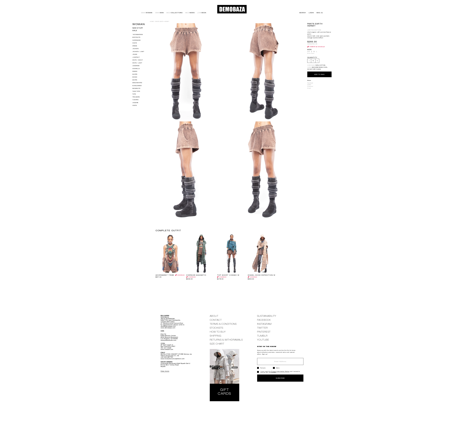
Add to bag (319, 74)
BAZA (174, 12)
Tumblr (262, 336)
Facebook (310, 83)
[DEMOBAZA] (232, 9)
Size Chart (310, 53)
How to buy (218, 332)
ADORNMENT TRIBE (165, 275)
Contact (216, 320)
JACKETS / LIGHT (138, 51)
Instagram (264, 324)
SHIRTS (134, 74)
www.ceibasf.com (167, 349)
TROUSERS (136, 96)
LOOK (201, 12)
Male (278, 367)
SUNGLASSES (137, 85)
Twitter (309, 84)
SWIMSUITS (136, 88)
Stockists (216, 328)
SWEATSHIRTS (137, 82)
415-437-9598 (166, 348)
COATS (134, 43)
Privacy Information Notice (280, 371)
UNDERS (135, 102)
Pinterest (310, 86)
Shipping (215, 336)
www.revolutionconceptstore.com (173, 358)
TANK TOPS (136, 91)
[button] (319, 12)
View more (165, 371)
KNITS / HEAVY (137, 60)
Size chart (217, 343)
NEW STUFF (137, 28)
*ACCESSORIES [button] (137, 34)
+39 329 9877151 (167, 357)
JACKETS (135, 48)
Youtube (263, 340)
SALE (134, 30)
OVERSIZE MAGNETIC (196, 275)
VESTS (134, 105)
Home (152, 21)
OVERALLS (136, 68)
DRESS (134, 45)
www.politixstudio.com (168, 340)
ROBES (134, 71)
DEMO (146, 12)
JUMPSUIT (136, 57)
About (214, 316)
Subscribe (280, 378)
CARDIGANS (136, 40)
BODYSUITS (136, 37)
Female (262, 367)
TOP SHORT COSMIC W (228, 275)
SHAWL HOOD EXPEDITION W (261, 275)
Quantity (312, 57)
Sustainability (266, 316)
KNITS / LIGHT (137, 62)
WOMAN (138, 24)
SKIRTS (134, 79)
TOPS (134, 94)
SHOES (134, 77)
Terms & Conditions (223, 324)
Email (309, 88)
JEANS (134, 54)
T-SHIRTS (135, 99)
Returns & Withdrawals (226, 340)
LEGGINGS (135, 65)
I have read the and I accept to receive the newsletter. (280, 372)
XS (308, 52)
